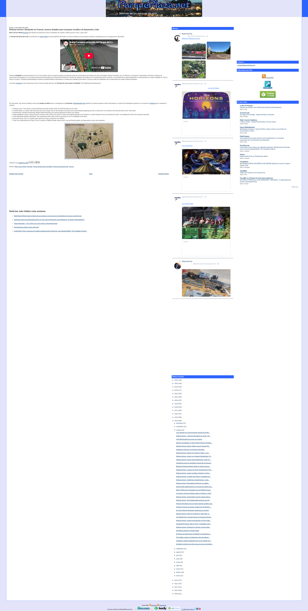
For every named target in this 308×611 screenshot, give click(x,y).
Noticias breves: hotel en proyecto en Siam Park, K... (193, 514)
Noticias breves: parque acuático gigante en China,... (193, 473)
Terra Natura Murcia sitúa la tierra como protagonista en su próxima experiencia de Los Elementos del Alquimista (262, 139)
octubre (179, 430)
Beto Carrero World (20, 166)
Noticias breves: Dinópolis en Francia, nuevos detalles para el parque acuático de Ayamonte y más (54, 30)
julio (177, 555)
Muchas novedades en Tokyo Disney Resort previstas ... (194, 443)
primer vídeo (44, 36)
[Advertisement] (154, 20)
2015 (176, 417)
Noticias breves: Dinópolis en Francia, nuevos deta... (193, 527)
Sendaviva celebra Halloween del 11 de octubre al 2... (193, 541)
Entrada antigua (163, 174)
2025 (176, 383)
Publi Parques (244, 136)
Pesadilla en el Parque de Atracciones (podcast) (256, 178)
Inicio (91, 174)
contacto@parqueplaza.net (246, 65)
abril (178, 565)
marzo (178, 569)
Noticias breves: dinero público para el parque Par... (193, 446)
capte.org (153, 103)
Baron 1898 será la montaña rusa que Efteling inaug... (193, 490)
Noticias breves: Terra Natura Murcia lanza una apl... (193, 500)
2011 (176, 587)
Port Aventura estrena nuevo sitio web (26, 227)
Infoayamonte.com (79, 103)
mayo (178, 562)
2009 (176, 594)
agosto (178, 552)
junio (178, 559)
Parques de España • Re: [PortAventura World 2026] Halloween (260, 107)
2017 (176, 410)
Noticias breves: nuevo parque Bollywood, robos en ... (193, 460)
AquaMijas (243, 171)
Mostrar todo (295, 187)
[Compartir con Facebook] (36, 162)
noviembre (180, 426)
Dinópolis (29, 166)
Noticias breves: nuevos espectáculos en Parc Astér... (193, 520)
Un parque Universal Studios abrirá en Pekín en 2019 (193, 493)
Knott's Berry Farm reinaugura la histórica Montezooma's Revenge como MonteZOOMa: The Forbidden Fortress (50, 231)
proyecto (71, 166)
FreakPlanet (244, 162)
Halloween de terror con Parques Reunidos (190, 449)
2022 (176, 393)
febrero (178, 572)
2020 (176, 400)
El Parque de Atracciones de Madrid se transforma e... (193, 534)
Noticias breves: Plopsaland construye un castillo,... (193, 483)
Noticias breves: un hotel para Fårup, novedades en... (193, 476)
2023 (176, 390)
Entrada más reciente (16, 174)
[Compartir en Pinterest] (39, 162)
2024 (176, 387)
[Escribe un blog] (32, 162)
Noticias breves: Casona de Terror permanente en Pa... (194, 470)
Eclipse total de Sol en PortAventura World (254, 156)
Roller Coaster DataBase (248, 120)
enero (178, 576)
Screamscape (245, 113)
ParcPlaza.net (244, 145)
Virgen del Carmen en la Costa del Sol (252, 173)
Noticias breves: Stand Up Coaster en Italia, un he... (193, 453)
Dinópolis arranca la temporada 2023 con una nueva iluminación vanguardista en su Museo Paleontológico (49, 220)
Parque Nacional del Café (60, 166)
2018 (176, 407)
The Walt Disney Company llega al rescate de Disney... (194, 517)
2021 (176, 397)
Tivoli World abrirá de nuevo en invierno (189, 439)
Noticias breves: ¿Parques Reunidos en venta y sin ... (193, 436)
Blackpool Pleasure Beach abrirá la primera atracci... (193, 466)
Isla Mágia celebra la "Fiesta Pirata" (187, 531)
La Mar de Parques (246, 105)
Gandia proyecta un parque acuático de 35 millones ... (193, 507)
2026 (176, 380)
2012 (176, 584)
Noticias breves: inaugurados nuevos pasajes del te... (193, 497)
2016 (176, 414)
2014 (176, 421)
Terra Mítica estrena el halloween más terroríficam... (193, 537)
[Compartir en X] (34, 162)
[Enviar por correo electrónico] (30, 162)
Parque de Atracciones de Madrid (42, 166)
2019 (176, 404)
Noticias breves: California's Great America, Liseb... (192, 480)
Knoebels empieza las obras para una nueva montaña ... (194, 544)
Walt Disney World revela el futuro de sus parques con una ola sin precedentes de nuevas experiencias (48, 216)
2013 (176, 580)
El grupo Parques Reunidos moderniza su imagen (192, 510)
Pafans (242, 154)
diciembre (179, 423)
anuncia (25, 32)
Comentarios (162, 605)
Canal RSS (269, 78)
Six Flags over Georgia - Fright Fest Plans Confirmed (257, 115)
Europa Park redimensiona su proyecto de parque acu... (194, 487)
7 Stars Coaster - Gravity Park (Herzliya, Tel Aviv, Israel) (258, 122)
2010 (176, 590)
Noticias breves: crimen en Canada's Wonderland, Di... (194, 456)
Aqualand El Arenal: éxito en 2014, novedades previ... (193, 524)
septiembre (180, 549)
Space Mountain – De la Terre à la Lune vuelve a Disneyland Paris (36, 223)
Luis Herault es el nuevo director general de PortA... (193, 432)
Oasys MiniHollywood (247, 127)
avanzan (19, 83)
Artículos (154, 605)
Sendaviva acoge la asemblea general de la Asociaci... (194, 463)
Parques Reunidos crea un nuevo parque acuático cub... (194, 504)
